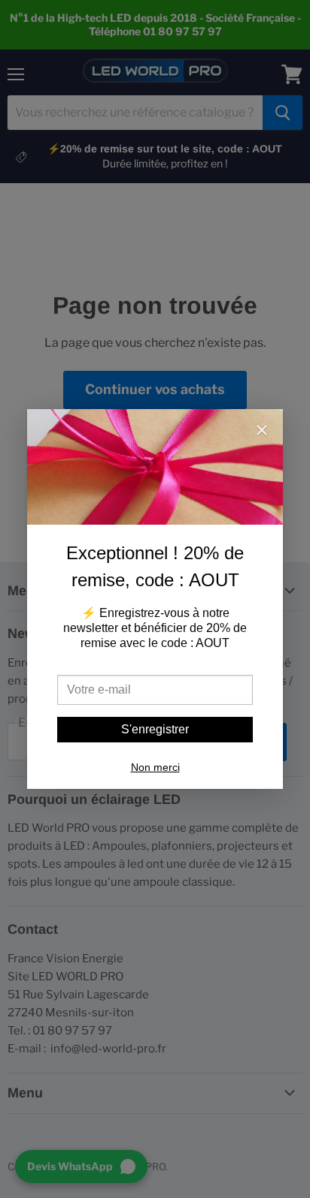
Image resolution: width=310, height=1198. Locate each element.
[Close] (262, 431)
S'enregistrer (155, 729)
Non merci (155, 767)
